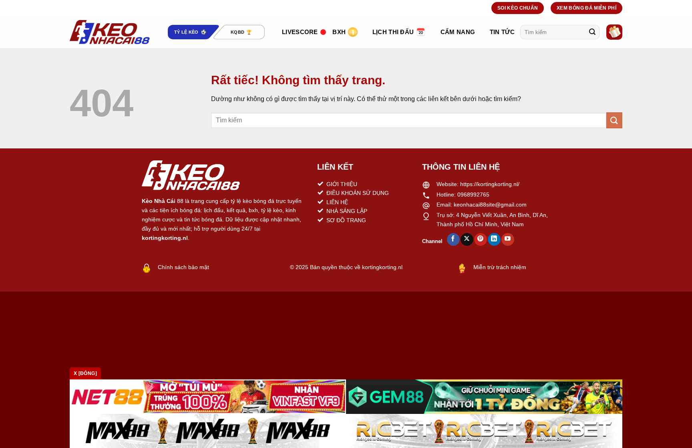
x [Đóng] (85, 373)
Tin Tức (502, 31)
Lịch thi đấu (393, 31)
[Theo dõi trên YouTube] (507, 239)
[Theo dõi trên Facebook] (453, 239)
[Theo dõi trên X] (467, 239)
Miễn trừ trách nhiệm (499, 267)
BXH (339, 31)
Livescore (300, 31)
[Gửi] (592, 32)
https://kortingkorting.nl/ (489, 184)
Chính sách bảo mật (183, 267)
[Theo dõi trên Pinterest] (480, 239)
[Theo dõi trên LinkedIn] (494, 239)
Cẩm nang (458, 31)
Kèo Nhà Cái (158, 201)
